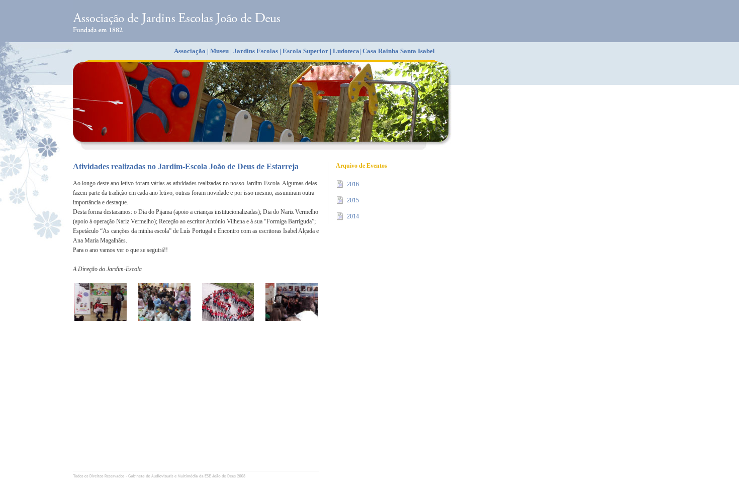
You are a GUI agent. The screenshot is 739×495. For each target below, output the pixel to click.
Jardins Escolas (255, 51)
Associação (190, 51)
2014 (353, 216)
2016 (353, 184)
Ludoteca (346, 51)
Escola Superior (305, 51)
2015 (353, 200)
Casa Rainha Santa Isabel (398, 51)
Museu (219, 51)
